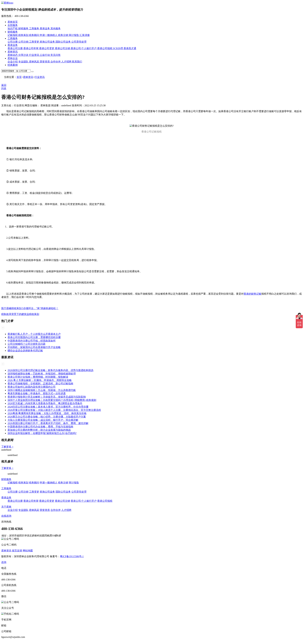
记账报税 (13, 35)
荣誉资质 (45, 61)
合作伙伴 (55, 61)
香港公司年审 (31, 48)
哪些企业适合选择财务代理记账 (25, 350)
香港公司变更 (47, 48)
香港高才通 (130, 48)
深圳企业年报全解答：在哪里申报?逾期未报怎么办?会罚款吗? (42, 433)
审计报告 (74, 35)
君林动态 (13, 55)
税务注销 (63, 35)
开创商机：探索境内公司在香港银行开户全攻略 (34, 347)
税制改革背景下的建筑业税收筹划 (20, 314)
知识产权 (13, 28)
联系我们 (77, 61)
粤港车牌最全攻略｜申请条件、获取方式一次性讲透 (37, 393)
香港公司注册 (15, 48)
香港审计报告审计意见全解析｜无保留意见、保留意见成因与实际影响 (47, 396)
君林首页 (13, 22)
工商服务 (34, 28)
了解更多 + (7, 446)
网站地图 (28, 550)
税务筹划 (23, 35)
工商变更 (34, 41)
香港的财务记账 (252, 293)
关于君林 (6, 506)
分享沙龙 (23, 55)
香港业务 (45, 28)
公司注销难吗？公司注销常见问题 (26, 344)
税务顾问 (34, 35)
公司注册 (13, 41)
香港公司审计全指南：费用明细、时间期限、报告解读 (38, 377)
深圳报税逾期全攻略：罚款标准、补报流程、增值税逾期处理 (42, 373)
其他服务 (55, 28)
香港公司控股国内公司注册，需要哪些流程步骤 (34, 337)
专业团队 (23, 61)
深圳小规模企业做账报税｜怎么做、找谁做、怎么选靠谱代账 (42, 390)
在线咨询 (6, 516)
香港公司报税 (105, 48)
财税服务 (23, 28)
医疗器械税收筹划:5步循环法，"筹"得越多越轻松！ (29, 308)
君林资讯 (13, 51)
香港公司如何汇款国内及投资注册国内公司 (32, 386)
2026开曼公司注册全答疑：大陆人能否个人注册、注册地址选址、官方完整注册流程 (54, 410)
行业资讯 (34, 55)
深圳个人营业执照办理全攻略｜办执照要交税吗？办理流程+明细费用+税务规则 (52, 400)
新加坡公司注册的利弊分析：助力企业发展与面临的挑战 (39, 430)
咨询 (3, 562)
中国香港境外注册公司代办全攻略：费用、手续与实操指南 (40, 426)
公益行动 (45, 55)
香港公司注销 (63, 48)
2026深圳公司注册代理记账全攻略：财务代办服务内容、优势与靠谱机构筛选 (50, 370)
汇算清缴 (85, 35)
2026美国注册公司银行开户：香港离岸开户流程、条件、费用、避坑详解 (48, 423)
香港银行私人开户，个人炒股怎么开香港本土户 (34, 334)
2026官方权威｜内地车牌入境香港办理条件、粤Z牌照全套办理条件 (45, 403)
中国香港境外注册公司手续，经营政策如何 (32, 340)
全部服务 (13, 25)
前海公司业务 (48, 41)
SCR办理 (118, 48)
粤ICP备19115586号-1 (72, 556)
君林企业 (13, 58)
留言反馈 (17, 550)
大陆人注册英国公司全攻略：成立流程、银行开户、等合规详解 (43, 420)
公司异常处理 (78, 41)
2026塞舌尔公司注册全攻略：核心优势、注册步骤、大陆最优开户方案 (47, 416)
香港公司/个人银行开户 (84, 48)
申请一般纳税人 (49, 35)
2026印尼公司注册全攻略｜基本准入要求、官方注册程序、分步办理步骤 (48, 406)
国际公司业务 (63, 41)
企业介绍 (13, 61)
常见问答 (55, 55)
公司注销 (23, 41)
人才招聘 (66, 61)
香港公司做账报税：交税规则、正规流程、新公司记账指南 (40, 383)
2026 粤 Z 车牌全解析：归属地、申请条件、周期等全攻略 (40, 380)
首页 (19, 77)
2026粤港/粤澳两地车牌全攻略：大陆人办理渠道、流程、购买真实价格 (47, 413)
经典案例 (13, 65)
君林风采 (34, 61)
